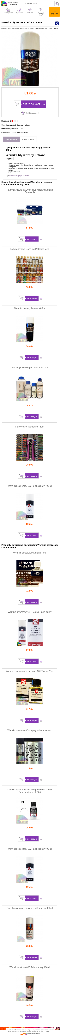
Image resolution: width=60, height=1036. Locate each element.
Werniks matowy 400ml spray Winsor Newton (29, 730)
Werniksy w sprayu (27, 28)
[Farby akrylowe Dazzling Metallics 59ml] (29, 282)
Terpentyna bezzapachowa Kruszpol (30, 367)
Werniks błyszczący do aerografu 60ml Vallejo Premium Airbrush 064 (29, 790)
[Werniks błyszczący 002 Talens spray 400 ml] (29, 519)
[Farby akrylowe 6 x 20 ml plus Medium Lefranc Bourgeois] (29, 223)
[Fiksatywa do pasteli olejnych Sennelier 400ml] (29, 941)
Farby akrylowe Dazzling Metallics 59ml (29, 249)
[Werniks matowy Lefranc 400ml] (29, 341)
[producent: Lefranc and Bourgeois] (57, 24)
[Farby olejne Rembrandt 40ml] (29, 460)
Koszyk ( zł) (41, 14)
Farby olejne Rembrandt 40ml (30, 427)
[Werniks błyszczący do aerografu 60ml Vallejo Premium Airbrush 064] (29, 823)
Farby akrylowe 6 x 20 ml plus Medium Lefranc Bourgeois (30, 191)
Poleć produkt (28, 139)
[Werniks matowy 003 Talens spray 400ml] (29, 1000)
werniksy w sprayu (15, 176)
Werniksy (16, 28)
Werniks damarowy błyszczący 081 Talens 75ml (29, 671)
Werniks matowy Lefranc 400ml (29, 308)
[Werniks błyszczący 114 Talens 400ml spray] (29, 645)
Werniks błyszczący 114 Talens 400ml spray (29, 612)
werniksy (26, 176)
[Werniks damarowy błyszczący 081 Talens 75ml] (29, 704)
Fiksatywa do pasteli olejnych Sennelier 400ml (30, 908)
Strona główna (8, 12)
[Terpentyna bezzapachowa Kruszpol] (29, 401)
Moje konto (19, 12)
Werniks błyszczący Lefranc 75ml (29, 553)
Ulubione (30, 12)
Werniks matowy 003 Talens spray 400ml (29, 967)
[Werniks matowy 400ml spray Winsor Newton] (29, 764)
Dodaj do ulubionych (32, 113)
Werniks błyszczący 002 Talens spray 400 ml (30, 486)
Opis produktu (11, 139)
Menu (54, 13)
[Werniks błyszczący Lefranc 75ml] (29, 586)
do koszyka (32, 239)
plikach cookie (44, 1031)
